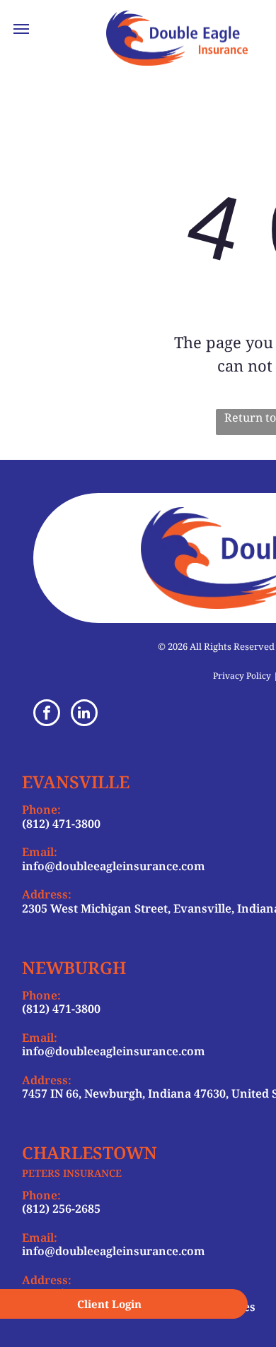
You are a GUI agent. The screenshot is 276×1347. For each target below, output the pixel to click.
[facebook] (46, 714)
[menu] (21, 29)
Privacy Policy (242, 676)
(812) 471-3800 (61, 823)
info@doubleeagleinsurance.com (113, 866)
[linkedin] (84, 714)
